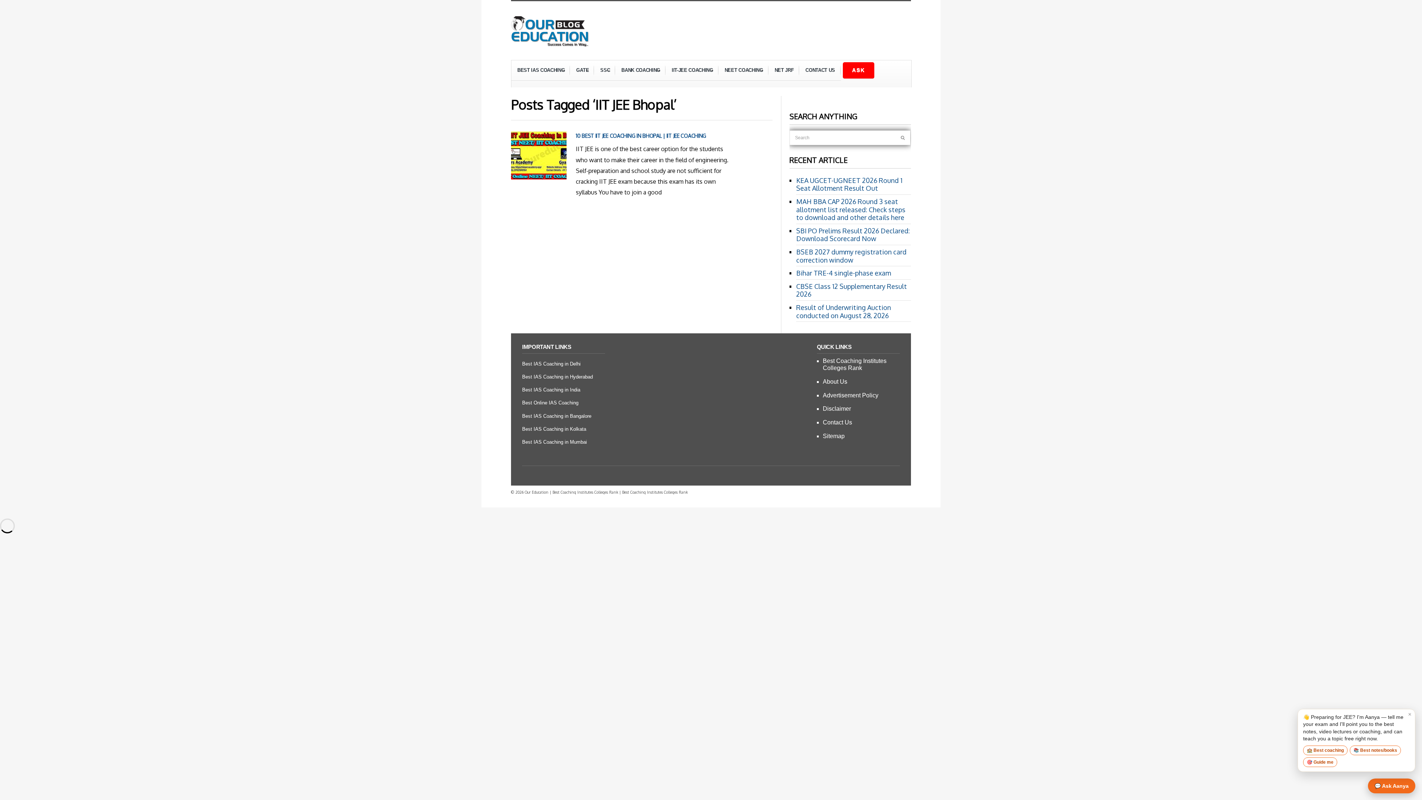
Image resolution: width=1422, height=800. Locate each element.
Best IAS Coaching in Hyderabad (557, 377)
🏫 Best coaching (1325, 750)
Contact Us (820, 70)
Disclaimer (837, 409)
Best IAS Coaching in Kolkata (554, 429)
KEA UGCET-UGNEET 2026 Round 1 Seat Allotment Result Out (849, 184)
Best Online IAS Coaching (550, 403)
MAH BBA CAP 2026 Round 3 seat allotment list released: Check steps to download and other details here (850, 209)
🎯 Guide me (1320, 762)
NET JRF (784, 70)
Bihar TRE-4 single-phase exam (843, 273)
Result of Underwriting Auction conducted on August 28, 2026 (843, 311)
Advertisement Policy (850, 395)
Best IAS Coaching (538, 71)
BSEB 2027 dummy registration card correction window (851, 256)
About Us (835, 382)
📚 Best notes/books (1375, 750)
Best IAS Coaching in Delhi (551, 364)
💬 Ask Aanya (1392, 786)
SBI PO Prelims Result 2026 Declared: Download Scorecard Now (853, 235)
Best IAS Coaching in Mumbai (554, 442)
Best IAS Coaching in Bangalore (556, 416)
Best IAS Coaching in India (551, 390)
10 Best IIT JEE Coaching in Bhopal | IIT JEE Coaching (641, 136)
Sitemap (834, 436)
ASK (858, 70)
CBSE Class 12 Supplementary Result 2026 (851, 290)
